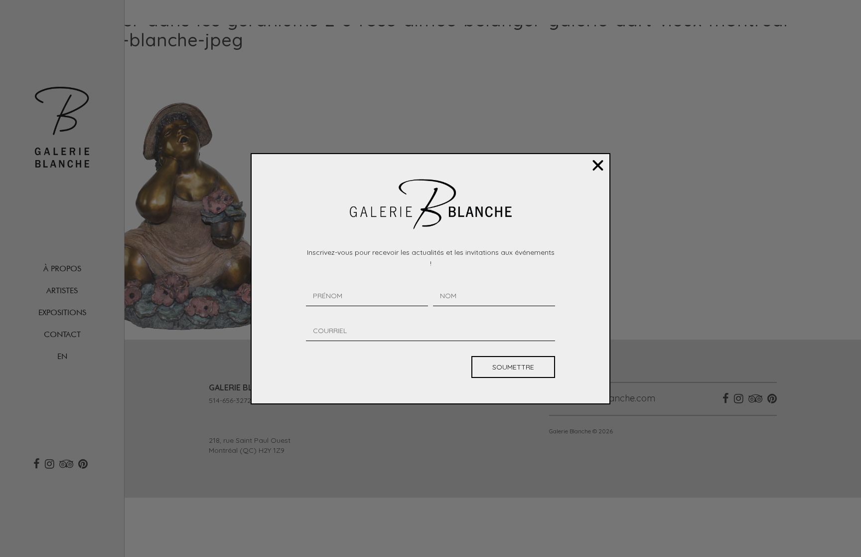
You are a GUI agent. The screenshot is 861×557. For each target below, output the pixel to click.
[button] (597, 165)
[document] (430, 278)
